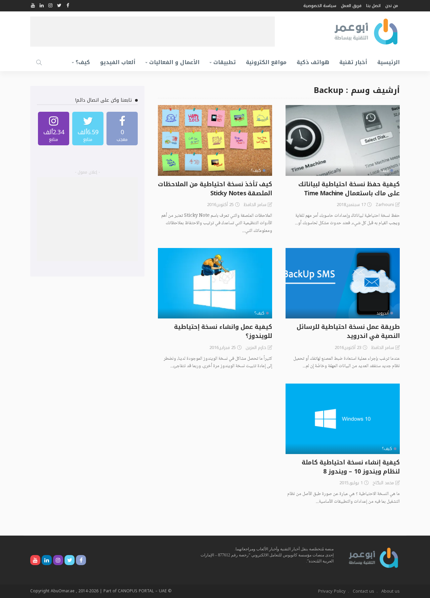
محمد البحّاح (383, 483)
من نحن (391, 5)
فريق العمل (351, 5)
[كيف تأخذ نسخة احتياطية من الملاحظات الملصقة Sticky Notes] (215, 140)
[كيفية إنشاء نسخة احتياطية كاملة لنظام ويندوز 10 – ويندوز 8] (343, 419)
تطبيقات (224, 62)
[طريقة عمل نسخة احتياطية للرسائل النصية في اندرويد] (343, 283)
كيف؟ (83, 62)
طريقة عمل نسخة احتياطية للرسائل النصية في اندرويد (348, 331)
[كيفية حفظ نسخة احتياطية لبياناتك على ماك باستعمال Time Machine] (343, 140)
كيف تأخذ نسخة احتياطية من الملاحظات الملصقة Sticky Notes (215, 189)
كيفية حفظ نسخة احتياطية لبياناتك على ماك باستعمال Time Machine (349, 189)
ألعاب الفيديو (117, 62)
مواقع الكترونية (266, 62)
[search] (39, 62)
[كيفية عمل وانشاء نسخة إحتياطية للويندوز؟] (215, 283)
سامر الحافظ (255, 204)
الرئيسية (388, 62)
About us (390, 591)
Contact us (363, 591)
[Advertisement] (152, 31)
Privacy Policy (332, 591)
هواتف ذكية (313, 62)
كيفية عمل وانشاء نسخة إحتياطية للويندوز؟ (223, 331)
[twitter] (87, 128)
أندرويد (383, 313)
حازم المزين (256, 347)
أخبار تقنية (353, 62)
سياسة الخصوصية (319, 5)
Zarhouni (385, 204)
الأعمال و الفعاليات (174, 62)
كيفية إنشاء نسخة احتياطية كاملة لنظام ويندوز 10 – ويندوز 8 (351, 467)
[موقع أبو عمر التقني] (373, 557)
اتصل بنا (373, 5)
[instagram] (53, 128)
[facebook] (122, 128)
